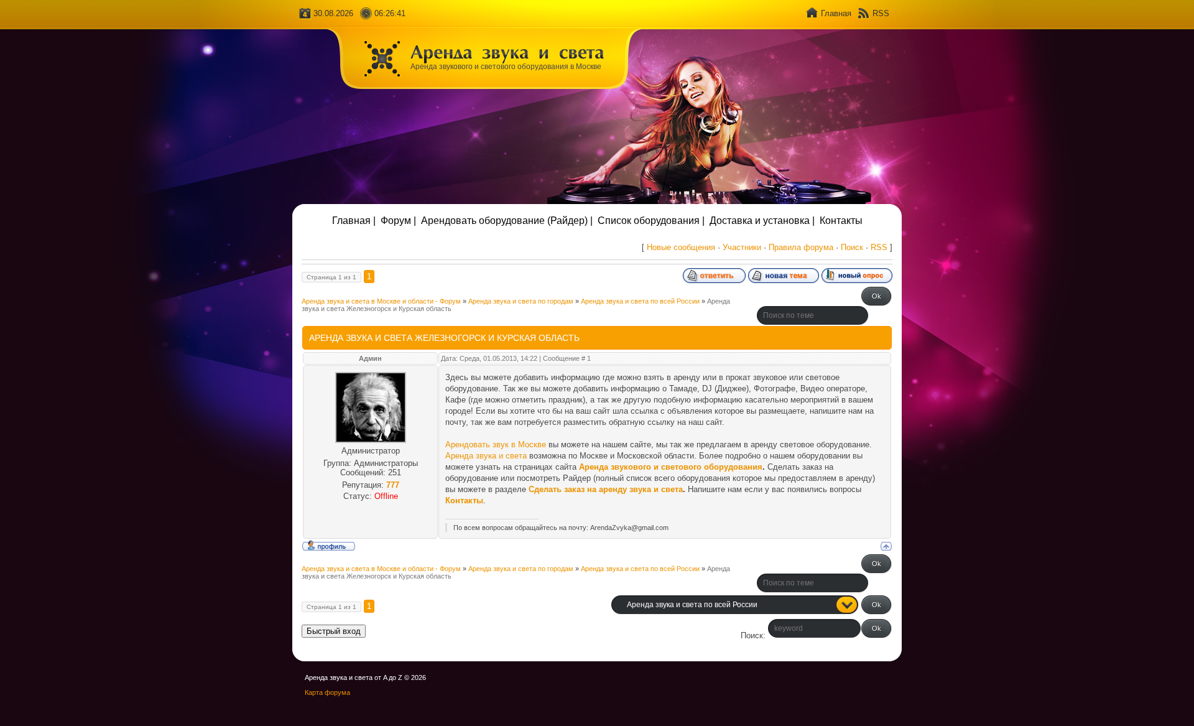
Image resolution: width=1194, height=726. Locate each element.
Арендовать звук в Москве (495, 444)
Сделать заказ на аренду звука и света (606, 489)
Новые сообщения (681, 247)
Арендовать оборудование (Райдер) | (507, 220)
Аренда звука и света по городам (520, 301)
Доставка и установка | (762, 220)
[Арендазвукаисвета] (507, 51)
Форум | (398, 220)
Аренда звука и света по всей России (640, 301)
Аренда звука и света (486, 455)
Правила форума (801, 247)
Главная (836, 13)
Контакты (841, 220)
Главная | (354, 220)
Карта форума (327, 692)
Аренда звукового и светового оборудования (670, 467)
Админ (370, 358)
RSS (880, 13)
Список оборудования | (651, 220)
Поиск (852, 247)
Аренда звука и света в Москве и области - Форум (381, 301)
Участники (742, 247)
